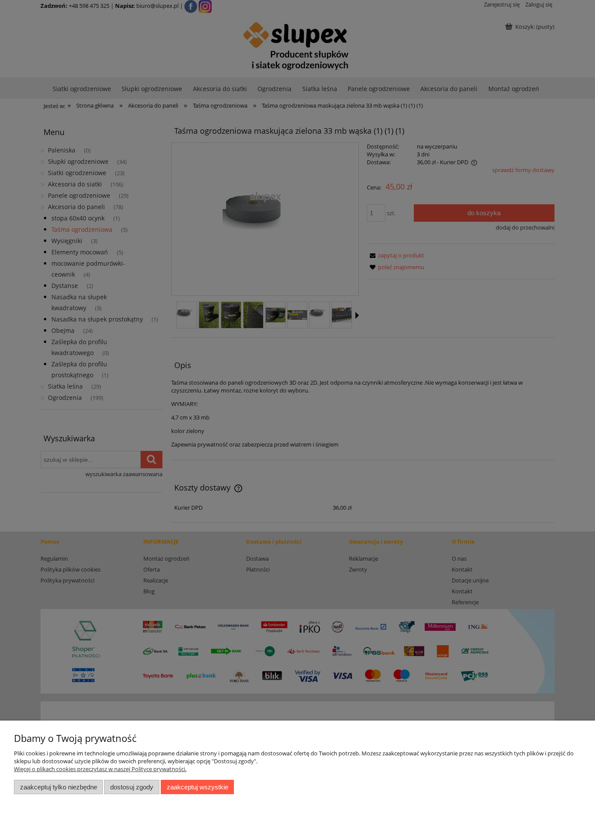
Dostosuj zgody (131, 787)
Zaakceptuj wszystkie (197, 787)
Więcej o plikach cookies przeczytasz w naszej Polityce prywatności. (100, 769)
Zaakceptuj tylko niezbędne (58, 787)
